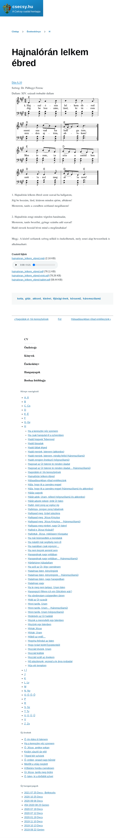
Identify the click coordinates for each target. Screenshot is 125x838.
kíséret (47, 298)
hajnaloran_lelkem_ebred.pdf (27, 271)
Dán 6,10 (17, 82)
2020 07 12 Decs (33, 813)
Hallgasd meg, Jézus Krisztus (44, 517)
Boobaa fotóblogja (35, 380)
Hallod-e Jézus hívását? (41, 530)
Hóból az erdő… (37, 636)
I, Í (25, 670)
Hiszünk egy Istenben (39, 624)
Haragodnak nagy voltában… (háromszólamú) (53, 558)
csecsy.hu (22, 6)
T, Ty (26, 711)
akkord (37, 298)
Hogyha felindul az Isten (41, 641)
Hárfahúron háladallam (40, 562)
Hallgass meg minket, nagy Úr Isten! (47, 525)
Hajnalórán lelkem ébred (41, 476)
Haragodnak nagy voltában (42, 554)
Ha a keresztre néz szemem (43, 431)
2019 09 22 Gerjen (34, 829)
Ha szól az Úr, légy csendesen (44, 567)
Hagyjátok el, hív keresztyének (31, 319)
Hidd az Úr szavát (37, 599)
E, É (26, 414)
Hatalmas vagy (36, 583)
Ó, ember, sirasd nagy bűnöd (39, 760)
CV (26, 339)
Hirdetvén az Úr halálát (40, 616)
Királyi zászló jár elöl (35, 751)
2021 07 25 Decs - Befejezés (39, 792)
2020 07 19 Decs (33, 809)
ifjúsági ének (60, 298)
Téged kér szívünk (34, 756)
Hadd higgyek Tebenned (41, 439)
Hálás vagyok (35, 492)
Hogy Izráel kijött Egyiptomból (44, 645)
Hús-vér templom (37, 665)
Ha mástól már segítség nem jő (44, 542)
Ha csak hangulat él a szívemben (46, 435)
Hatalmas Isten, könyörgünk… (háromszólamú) (53, 575)
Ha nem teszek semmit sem (43, 550)
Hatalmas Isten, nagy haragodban (46, 579)
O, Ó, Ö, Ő (29, 695)
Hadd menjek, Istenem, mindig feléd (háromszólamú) (56, 455)
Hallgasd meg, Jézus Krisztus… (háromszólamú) (54, 521)
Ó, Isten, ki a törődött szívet (38, 776)
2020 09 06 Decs (33, 801)
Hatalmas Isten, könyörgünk (43, 571)
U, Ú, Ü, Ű (29, 715)
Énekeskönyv (34, 31)
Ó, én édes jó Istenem (36, 739)
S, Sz (27, 707)
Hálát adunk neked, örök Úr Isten (45, 501)
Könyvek (29, 356)
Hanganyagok (32, 372)
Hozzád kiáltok (36, 653)
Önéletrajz (30, 347)
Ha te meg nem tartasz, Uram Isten (46, 587)
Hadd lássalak (35, 443)
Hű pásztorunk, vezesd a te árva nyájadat (50, 661)
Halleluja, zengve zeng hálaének (45, 509)
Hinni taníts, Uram (37, 604)
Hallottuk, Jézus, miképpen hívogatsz (48, 534)
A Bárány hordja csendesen (39, 768)
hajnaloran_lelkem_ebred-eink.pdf (30, 275)
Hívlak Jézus (35, 628)
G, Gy (27, 422)
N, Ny (27, 690)
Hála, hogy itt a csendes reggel (44, 484)
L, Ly (26, 682)
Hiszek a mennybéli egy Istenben (46, 620)
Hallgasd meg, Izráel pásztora (44, 513)
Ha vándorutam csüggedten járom (46, 595)
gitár (28, 298)
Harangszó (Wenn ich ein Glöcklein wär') (50, 591)
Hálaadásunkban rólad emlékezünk (91, 319)
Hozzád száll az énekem (41, 657)
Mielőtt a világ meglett (36, 764)
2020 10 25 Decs (33, 797)
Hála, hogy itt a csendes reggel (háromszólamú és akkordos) (60, 488)
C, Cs (27, 406)
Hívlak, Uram (35, 632)
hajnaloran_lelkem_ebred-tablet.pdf (31, 279)
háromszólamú (92, 298)
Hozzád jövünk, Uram (39, 649)
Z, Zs (27, 723)
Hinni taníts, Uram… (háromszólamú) (48, 608)
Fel (59, 319)
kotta (20, 298)
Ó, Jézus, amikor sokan (36, 747)
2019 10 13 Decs (33, 825)
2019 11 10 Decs (33, 821)
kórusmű (75, 298)
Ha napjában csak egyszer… (43, 546)
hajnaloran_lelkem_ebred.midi (28, 258)
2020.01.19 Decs (33, 817)
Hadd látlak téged (37, 447)
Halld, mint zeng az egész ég (43, 505)
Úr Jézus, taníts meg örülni (38, 772)
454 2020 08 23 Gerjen (36, 805)
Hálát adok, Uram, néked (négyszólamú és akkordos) (56, 497)
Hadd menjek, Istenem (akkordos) (46, 451)
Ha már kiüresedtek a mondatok (45, 538)
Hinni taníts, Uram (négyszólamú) (46, 612)
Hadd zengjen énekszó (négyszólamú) (49, 460)
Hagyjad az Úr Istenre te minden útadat (49, 464)
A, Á (26, 397)
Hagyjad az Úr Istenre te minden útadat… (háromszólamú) (59, 468)
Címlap (15, 31)
